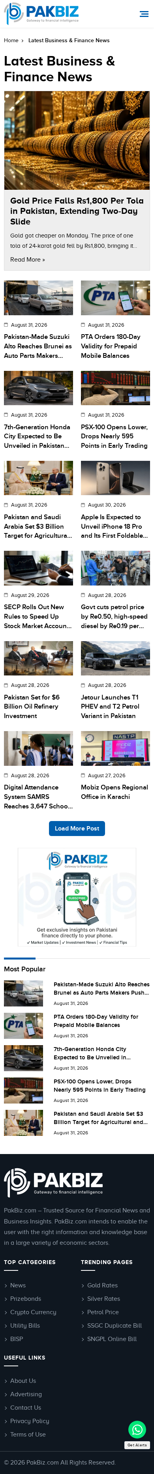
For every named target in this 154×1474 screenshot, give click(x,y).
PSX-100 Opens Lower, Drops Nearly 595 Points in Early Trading (114, 436)
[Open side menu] (145, 14)
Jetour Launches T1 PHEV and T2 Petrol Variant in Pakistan (110, 707)
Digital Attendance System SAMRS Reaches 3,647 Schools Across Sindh (38, 797)
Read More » (27, 259)
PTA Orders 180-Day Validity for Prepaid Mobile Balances (111, 346)
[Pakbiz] (42, 14)
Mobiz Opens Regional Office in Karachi (114, 792)
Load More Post (77, 828)
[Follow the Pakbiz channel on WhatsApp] (137, 1429)
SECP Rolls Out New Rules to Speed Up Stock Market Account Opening (36, 617)
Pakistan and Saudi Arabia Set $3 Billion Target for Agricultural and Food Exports (36, 527)
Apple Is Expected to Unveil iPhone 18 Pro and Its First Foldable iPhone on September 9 (113, 527)
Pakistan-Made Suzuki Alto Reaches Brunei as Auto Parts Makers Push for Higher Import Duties (38, 347)
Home (11, 40)
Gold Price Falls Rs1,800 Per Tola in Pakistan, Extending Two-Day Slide (77, 211)
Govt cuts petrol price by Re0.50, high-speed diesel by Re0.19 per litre (114, 617)
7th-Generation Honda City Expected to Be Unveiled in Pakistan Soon (37, 437)
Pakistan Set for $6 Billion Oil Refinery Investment (32, 707)
